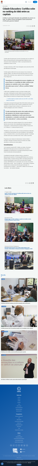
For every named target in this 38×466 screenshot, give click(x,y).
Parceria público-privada (19, 440)
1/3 (33, 50)
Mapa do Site (19, 457)
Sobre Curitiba (19, 405)
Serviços (19, 397)
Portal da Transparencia (19, 416)
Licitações (19, 435)
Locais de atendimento (19, 407)
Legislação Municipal (19, 424)
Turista (19, 404)
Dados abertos (19, 419)
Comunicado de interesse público (19, 438)
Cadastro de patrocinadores (19, 442)
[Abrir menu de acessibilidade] (2, 464)
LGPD (19, 417)
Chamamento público (19, 436)
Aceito (19, 464)
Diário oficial (19, 426)
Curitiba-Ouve (19, 423)
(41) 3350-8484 (32, 455)
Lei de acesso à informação (19, 421)
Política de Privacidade (19, 459)
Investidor (19, 402)
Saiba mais (29, 462)
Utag (19, 428)
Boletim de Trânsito (19, 409)
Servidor (19, 400)
